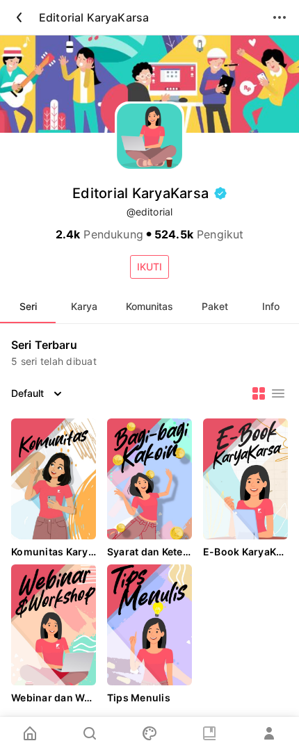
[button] (149, 267)
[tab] (28, 306)
